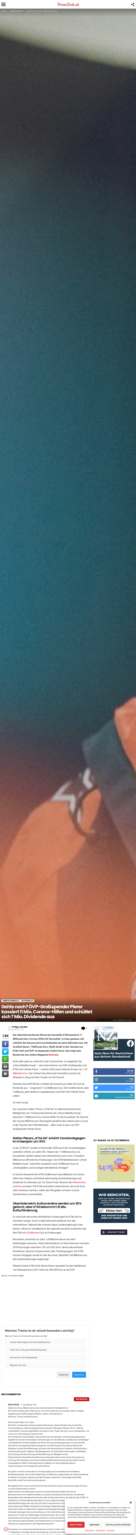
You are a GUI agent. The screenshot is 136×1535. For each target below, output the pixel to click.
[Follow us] (132, 4)
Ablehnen (94, 1524)
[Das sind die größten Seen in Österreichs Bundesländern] (116, 1181)
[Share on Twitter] (5, 1051)
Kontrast (53, 1054)
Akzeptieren (76, 1524)
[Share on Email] (5, 1073)
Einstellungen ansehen (118, 1524)
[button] (130, 1502)
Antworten (81, 1399)
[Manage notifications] (6, 1529)
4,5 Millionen (32, 1232)
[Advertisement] (45, 1301)
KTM (5, 1275)
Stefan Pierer (17, 1275)
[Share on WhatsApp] (5, 1059)
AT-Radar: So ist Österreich (111, 1140)
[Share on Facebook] (5, 1044)
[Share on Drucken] (5, 1066)
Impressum (111, 1530)
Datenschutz (89, 1530)
